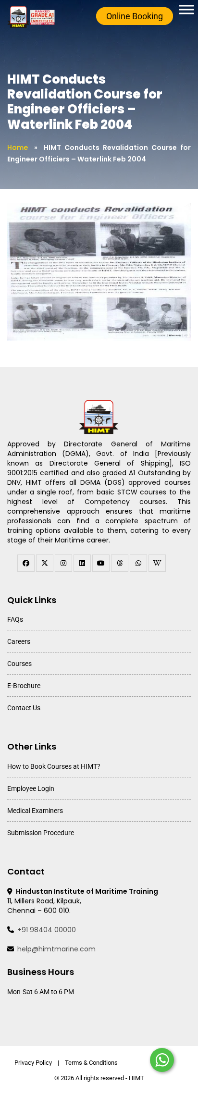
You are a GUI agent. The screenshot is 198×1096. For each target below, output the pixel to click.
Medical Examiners (35, 810)
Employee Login (30, 788)
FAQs (15, 619)
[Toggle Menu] (186, 9)
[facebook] (26, 563)
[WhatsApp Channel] (138, 563)
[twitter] (44, 563)
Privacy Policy (33, 1062)
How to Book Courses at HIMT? (53, 766)
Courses (19, 663)
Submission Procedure (40, 833)
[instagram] (63, 563)
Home (17, 147)
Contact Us (23, 708)
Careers (18, 641)
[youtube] (101, 563)
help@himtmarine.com (56, 949)
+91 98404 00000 (46, 930)
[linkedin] (82, 563)
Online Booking (134, 16)
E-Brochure (23, 686)
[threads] (119, 563)
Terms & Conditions (91, 1062)
